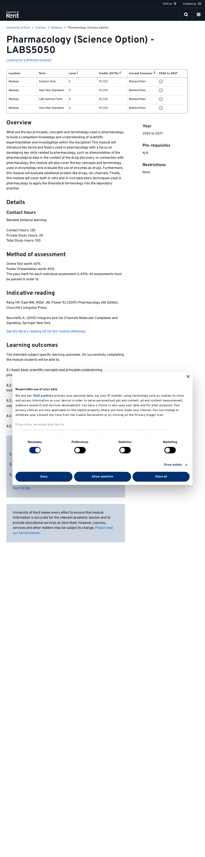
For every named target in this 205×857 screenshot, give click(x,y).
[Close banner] (188, 376)
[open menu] (198, 14)
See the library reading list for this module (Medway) (46, 331)
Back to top (21, 488)
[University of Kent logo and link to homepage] (12, 14)
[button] (198, 14)
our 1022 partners (40, 396)
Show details (173, 465)
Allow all (161, 477)
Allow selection (102, 477)
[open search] (186, 14)
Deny (44, 477)
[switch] (80, 450)
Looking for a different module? (29, 60)
